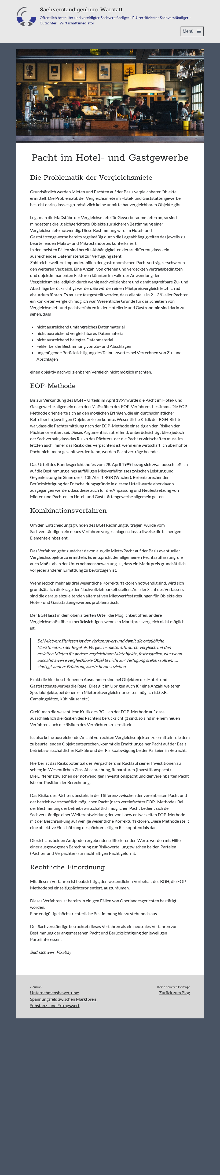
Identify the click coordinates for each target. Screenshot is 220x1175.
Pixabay (63, 952)
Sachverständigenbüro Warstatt (81, 9)
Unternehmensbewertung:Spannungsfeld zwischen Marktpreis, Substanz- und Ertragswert (63, 999)
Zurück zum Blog (174, 992)
